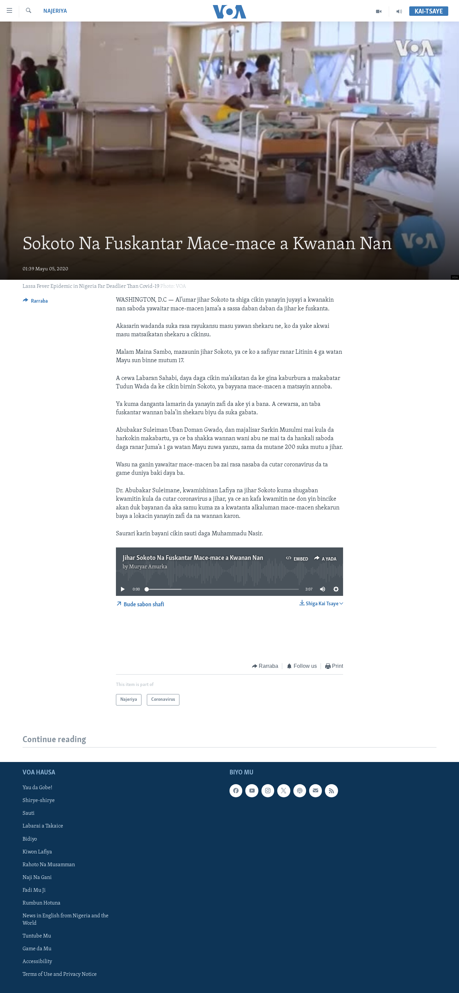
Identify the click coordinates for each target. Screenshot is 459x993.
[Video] (379, 11)
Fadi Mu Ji (34, 890)
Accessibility (37, 961)
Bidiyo (30, 839)
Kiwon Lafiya (37, 852)
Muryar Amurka (148, 567)
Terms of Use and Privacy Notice (60, 974)
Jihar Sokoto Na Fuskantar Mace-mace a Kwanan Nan (193, 558)
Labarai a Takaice (43, 826)
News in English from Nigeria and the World (66, 919)
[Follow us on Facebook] (236, 790)
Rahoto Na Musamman (49, 865)
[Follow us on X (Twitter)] (283, 790)
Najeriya (55, 11)
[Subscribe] (315, 790)
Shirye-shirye (39, 801)
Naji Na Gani (37, 877)
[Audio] (399, 11)
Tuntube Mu (37, 936)
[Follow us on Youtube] (251, 790)
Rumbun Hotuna (41, 903)
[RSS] (331, 790)
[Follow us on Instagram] (267, 790)
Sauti (29, 813)
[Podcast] (299, 790)
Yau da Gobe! (37, 788)
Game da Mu (37, 949)
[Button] (35, 302)
